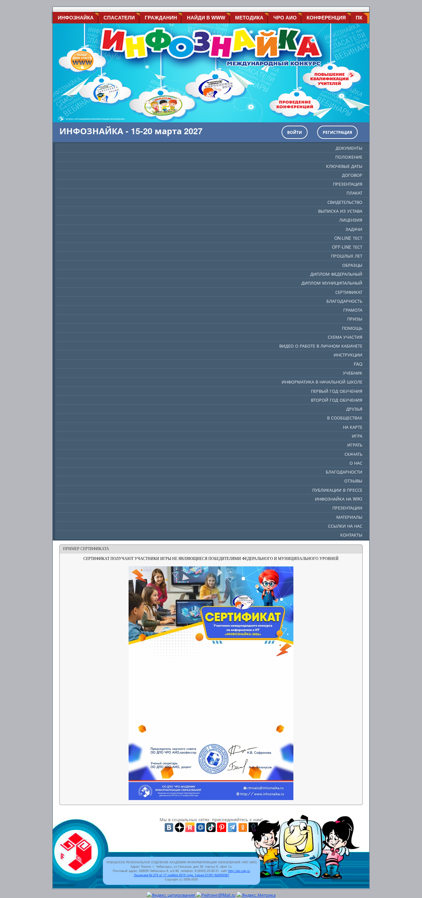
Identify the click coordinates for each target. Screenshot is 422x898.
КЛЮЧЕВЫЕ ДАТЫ (344, 166)
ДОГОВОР (352, 175)
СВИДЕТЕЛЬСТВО (344, 202)
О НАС (355, 463)
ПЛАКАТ (354, 193)
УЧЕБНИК (352, 373)
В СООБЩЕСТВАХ (344, 418)
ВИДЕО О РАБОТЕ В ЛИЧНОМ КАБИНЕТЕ (320, 346)
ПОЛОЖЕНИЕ (348, 157)
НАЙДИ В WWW (206, 17)
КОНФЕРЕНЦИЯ (326, 17)
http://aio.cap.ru (239, 871)
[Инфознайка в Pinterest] (221, 826)
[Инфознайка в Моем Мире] (200, 826)
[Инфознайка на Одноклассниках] (242, 826)
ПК (359, 17)
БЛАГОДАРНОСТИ (344, 472)
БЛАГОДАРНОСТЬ (344, 301)
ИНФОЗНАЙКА (76, 17)
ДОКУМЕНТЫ (349, 148)
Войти (294, 132)
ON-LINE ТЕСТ (348, 238)
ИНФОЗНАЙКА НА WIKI (338, 499)
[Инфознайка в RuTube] (190, 826)
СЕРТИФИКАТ (348, 292)
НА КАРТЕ (352, 427)
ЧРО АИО (285, 17)
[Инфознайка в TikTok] (211, 826)
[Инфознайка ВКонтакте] (168, 826)
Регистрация (337, 132)
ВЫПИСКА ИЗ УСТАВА (340, 211)
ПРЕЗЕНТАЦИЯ (347, 184)
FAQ (358, 364)
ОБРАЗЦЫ (352, 265)
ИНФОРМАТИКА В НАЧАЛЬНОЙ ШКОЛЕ (322, 382)
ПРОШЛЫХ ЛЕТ (346, 256)
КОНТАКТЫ (351, 535)
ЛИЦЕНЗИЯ (350, 220)
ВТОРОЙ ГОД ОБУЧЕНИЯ (336, 400)
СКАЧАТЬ (353, 454)
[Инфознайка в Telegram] (232, 826)
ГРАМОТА (352, 310)
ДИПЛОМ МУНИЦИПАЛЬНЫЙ (331, 283)
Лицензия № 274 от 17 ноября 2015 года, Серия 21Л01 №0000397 (181, 875)
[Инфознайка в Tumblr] (253, 826)
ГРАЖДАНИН (161, 17)
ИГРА (357, 436)
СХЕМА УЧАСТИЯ (345, 337)
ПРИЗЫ (354, 319)
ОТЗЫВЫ (353, 481)
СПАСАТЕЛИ (119, 17)
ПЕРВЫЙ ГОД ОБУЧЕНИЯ (336, 391)
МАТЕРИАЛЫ (349, 517)
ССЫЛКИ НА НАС (345, 526)
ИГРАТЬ (354, 445)
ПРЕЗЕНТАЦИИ (347, 508)
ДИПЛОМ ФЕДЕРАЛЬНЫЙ (336, 274)
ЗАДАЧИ (354, 229)
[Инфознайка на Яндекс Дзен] (179, 826)
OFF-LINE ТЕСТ (347, 247)
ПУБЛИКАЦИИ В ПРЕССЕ (337, 490)
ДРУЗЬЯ (354, 409)
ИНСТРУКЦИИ (348, 355)
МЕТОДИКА (249, 17)
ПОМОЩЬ (352, 328)
